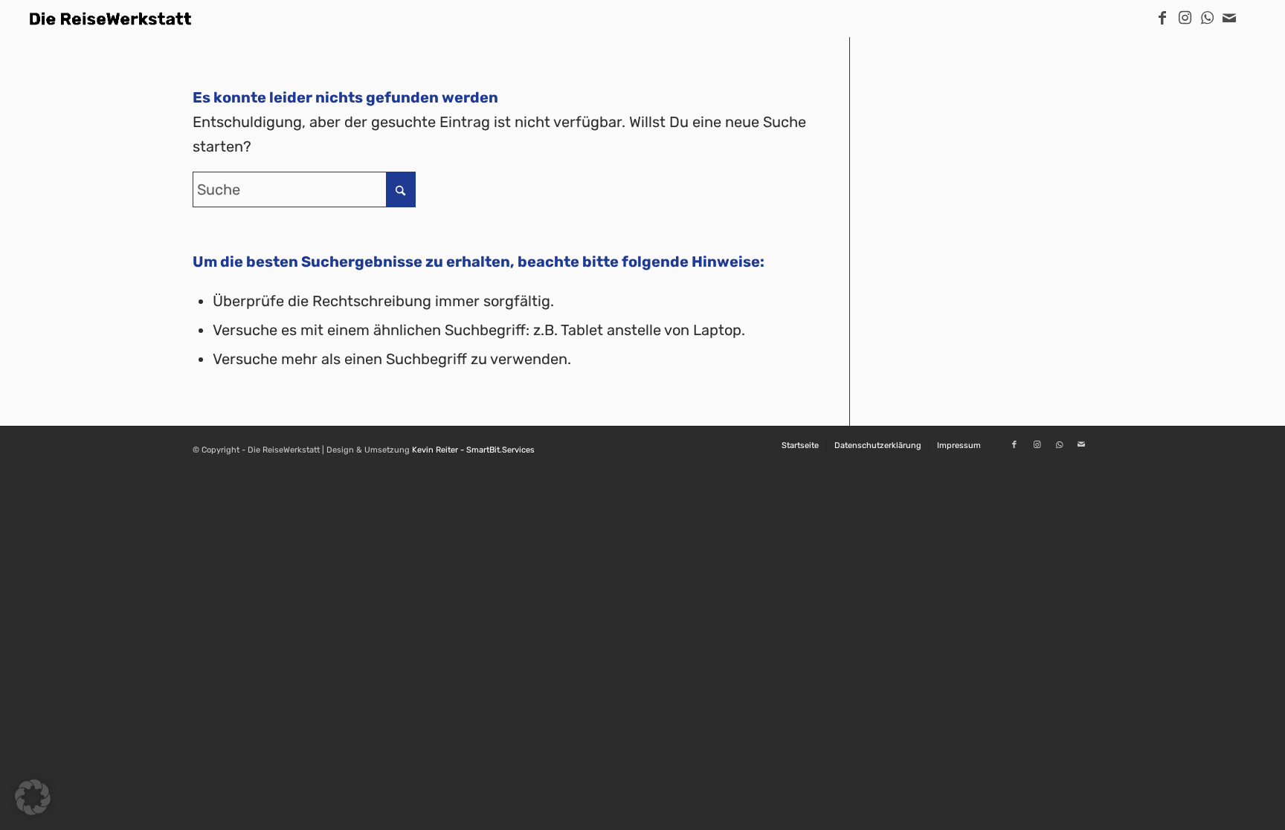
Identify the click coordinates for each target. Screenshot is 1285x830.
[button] (32, 797)
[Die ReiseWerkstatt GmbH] (110, 18)
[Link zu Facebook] (1162, 18)
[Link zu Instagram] (1184, 18)
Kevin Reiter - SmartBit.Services (473, 450)
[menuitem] (800, 446)
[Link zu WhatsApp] (1207, 18)
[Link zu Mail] (1229, 18)
